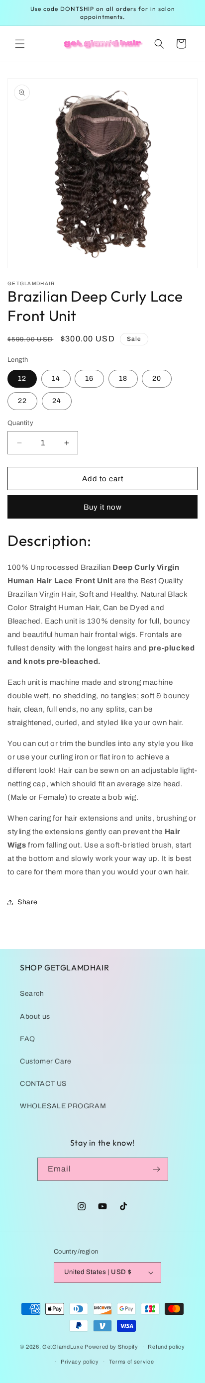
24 (56, 401)
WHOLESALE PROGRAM (63, 1106)
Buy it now (103, 507)
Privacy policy (80, 1362)
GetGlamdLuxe (62, 1347)
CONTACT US (43, 1083)
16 (89, 378)
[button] (20, 44)
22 (22, 401)
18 (123, 378)
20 (156, 378)
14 (56, 378)
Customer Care (46, 1061)
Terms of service (131, 1362)
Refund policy (166, 1347)
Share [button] (27, 902)
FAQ (27, 1039)
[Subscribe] (157, 1169)
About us (35, 1016)
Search (32, 993)
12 (22, 378)
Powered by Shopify (111, 1347)
